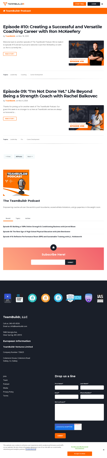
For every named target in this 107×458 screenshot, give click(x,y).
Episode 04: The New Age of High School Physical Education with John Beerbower (36, 231)
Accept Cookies (79, 454)
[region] (53, 450)
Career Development (36, 75)
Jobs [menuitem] (5, 376)
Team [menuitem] (5, 380)
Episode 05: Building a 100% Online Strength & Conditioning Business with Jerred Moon (39, 226)
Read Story (9, 54)
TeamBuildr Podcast (18, 10)
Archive (27, 218)
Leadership (13, 75)
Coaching (23, 75)
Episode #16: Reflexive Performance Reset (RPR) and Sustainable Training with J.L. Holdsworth (42, 236)
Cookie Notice (31, 449)
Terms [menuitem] (5, 396)
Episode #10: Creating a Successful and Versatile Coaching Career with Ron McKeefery (52, 29)
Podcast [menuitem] (6, 384)
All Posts (19, 156)
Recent (8, 218)
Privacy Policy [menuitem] (8, 392)
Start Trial (79, 4)
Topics (18, 218)
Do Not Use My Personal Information (79, 447)
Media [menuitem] (5, 388)
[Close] (103, 450)
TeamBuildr (10, 36)
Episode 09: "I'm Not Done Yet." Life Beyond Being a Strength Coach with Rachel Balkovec (50, 93)
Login (94, 4)
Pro (22, 139)
